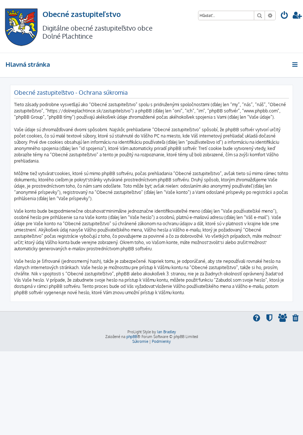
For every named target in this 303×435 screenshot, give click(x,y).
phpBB (131, 336)
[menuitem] (284, 16)
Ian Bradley (166, 332)
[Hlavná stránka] (21, 26)
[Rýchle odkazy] (295, 64)
